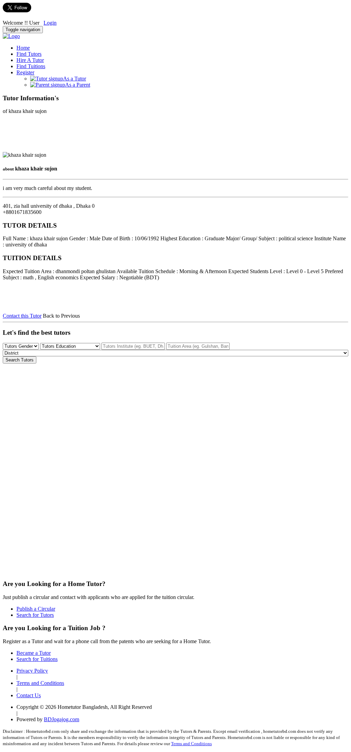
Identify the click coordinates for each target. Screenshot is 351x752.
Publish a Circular (35, 609)
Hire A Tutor (30, 60)
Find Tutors (28, 54)
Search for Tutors (35, 615)
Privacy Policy (32, 671)
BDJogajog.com (61, 719)
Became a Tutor (33, 653)
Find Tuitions (30, 66)
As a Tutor (74, 78)
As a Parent (77, 85)
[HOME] (11, 36)
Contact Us (28, 695)
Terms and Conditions (40, 683)
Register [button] (25, 72)
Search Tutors (19, 359)
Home (23, 48)
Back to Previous (61, 316)
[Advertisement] (57, 135)
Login (50, 23)
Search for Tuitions (37, 659)
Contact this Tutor (22, 316)
